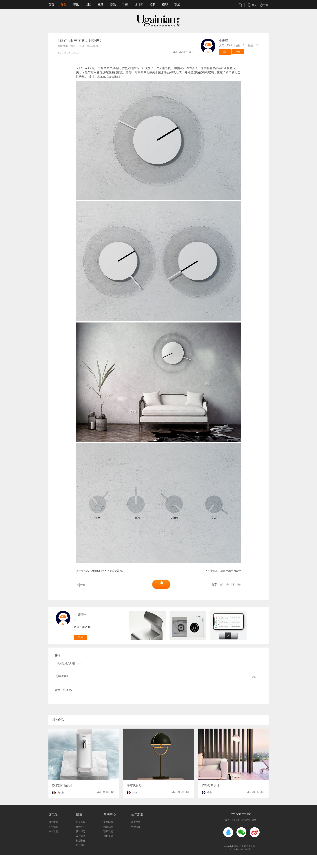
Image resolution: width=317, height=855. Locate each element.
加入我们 (53, 831)
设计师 (138, 4)
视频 (100, 4)
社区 (88, 4)
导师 (125, 4)
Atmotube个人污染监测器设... (107, 570)
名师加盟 (136, 826)
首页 (51, 4)
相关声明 (53, 822)
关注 (225, 52)
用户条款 (108, 836)
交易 (113, 4)
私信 (238, 51)
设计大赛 (80, 836)
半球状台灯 (134, 785)
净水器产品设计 (62, 785)
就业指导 (80, 831)
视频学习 (80, 826)
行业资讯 (80, 845)
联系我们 (108, 831)
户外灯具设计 (210, 785)
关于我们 (53, 826)
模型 (165, 4)
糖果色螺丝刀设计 (231, 570)
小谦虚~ (224, 40)
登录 (254, 5)
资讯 (76, 4)
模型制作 (80, 840)
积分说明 (108, 826)
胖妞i (134, 792)
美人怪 (61, 792)
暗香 (209, 792)
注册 (266, 5)
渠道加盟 (136, 822)
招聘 (153, 4)
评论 (254, 676)
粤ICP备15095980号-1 (241, 849)
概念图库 (80, 822)
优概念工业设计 (249, 846)
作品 (64, 4)
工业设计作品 (84, 46)
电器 (95, 46)
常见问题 (108, 822)
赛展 (177, 4)
